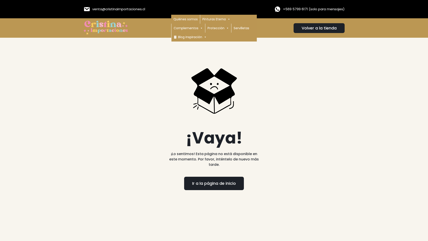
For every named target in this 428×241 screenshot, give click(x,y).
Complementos (186, 28)
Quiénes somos (185, 19)
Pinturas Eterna (214, 19)
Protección (216, 28)
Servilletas (241, 28)
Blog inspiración (190, 37)
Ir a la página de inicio (214, 183)
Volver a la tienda (319, 28)
